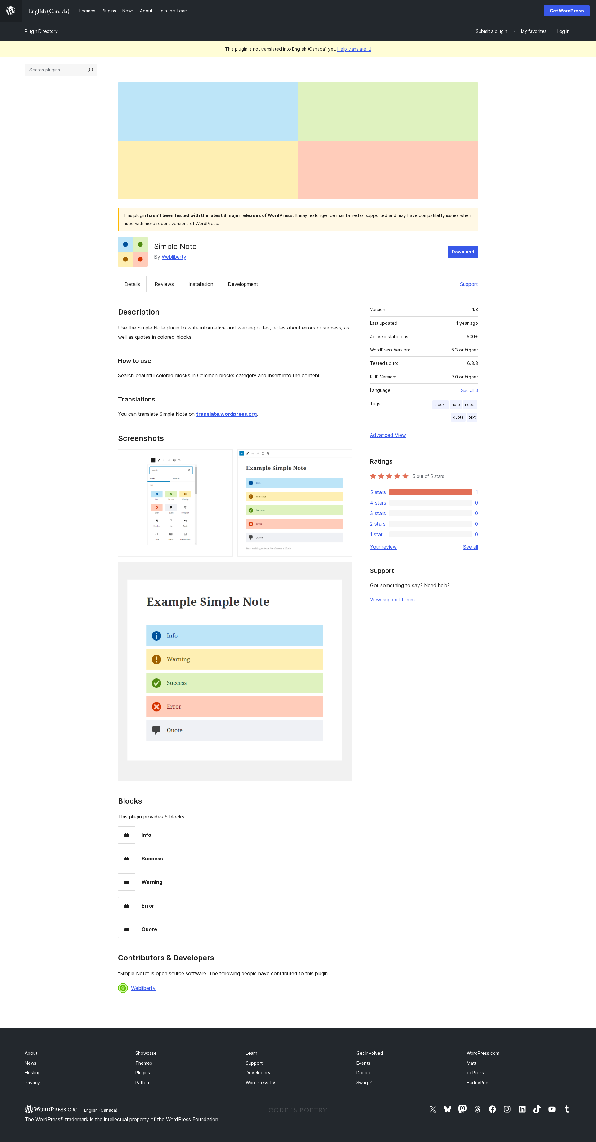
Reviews (164, 284)
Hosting (33, 1072)
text (472, 417)
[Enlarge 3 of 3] (344, 570)
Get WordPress (567, 10)
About (31, 1053)
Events (363, 1063)
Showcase (146, 1053)
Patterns (144, 1082)
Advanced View (388, 435)
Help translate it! (354, 49)
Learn (251, 1053)
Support (469, 284)
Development (243, 284)
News (30, 1063)
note (456, 404)
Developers (258, 1072)
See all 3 (469, 390)
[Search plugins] (90, 70)
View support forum (392, 599)
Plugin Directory (41, 31)
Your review (383, 547)
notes (470, 404)
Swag (364, 1082)
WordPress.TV (260, 1082)
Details (132, 284)
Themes (143, 1063)
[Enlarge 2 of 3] (344, 458)
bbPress (475, 1072)
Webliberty (174, 257)
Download (463, 251)
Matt (471, 1063)
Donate (364, 1072)
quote (458, 417)
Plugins (142, 1072)
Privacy (32, 1082)
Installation (200, 284)
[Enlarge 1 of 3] (224, 458)
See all (470, 547)
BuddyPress (479, 1082)
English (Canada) (100, 1110)
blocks (440, 404)
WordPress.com (483, 1053)
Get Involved (369, 1053)
